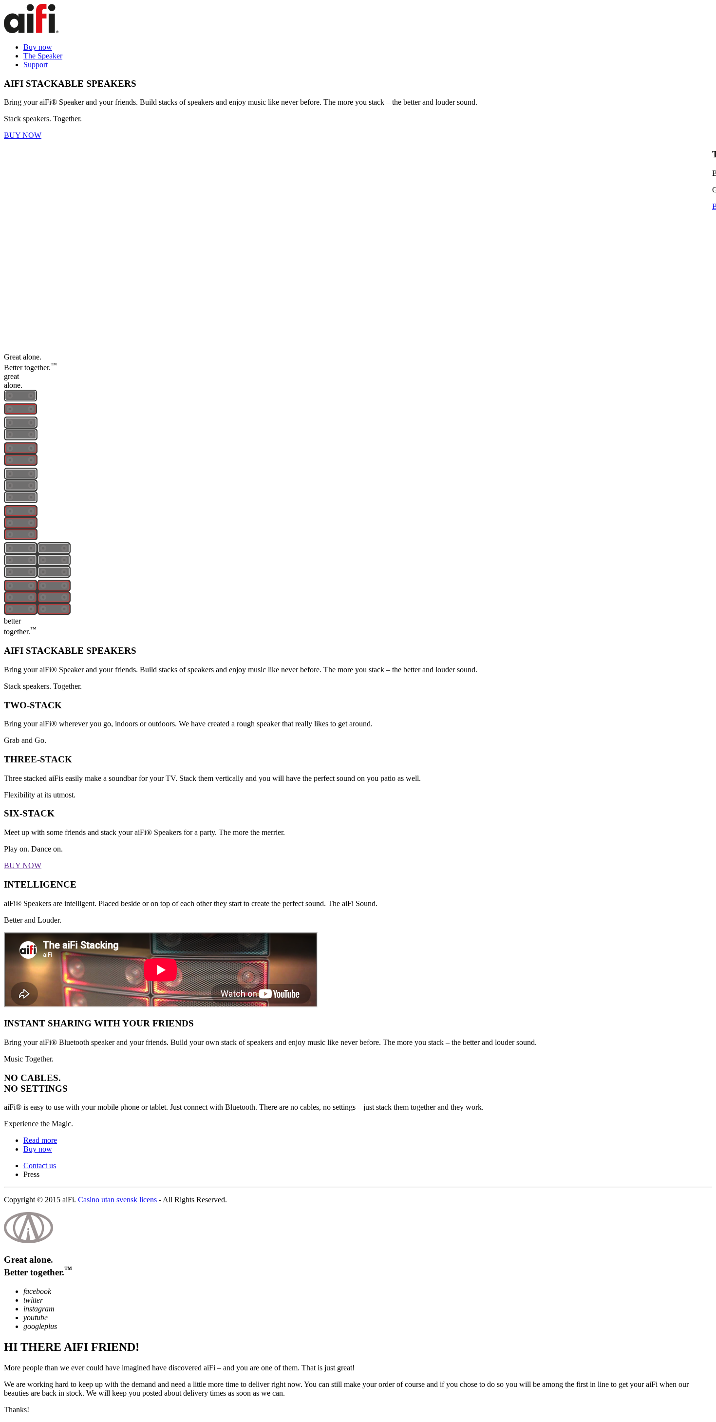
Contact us (39, 1165)
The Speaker (42, 56)
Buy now (37, 47)
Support (35, 64)
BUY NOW (22, 135)
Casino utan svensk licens (117, 1199)
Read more (40, 1140)
